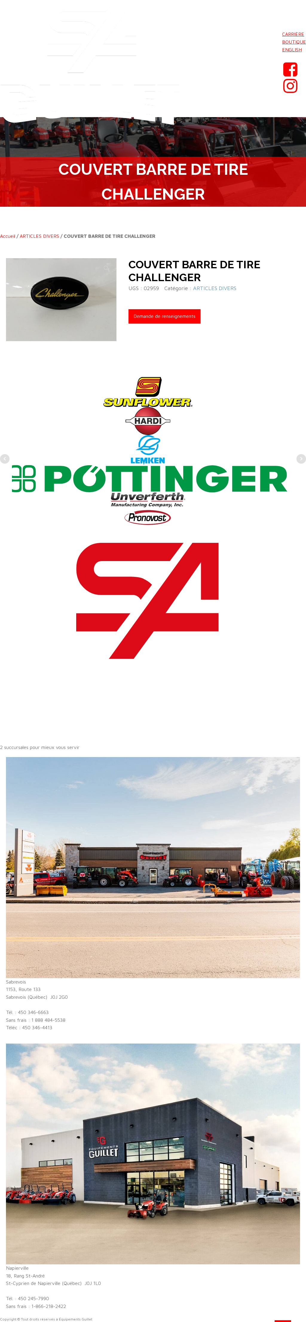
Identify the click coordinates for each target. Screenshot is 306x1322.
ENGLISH (292, 49)
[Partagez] (273, 6)
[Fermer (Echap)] (286, 6)
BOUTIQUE (294, 42)
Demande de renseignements (164, 316)
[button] (106, 268)
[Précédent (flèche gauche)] (10, 661)
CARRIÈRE (293, 34)
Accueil (7, 236)
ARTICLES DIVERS (39, 236)
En (285, 57)
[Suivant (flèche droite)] (295, 661)
